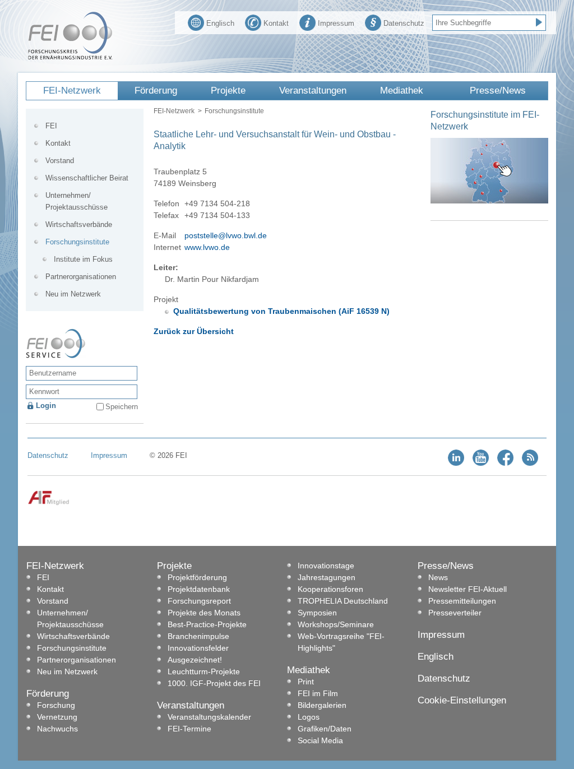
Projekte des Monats (204, 612)
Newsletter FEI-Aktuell (467, 589)
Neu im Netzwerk (73, 294)
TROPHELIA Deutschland (343, 600)
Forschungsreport (199, 600)
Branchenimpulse (198, 636)
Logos (309, 716)
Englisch (220, 23)
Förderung (156, 90)
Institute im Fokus (83, 259)
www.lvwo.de (207, 247)
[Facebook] (505, 463)
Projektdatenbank (199, 589)
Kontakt (276, 23)
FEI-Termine (189, 728)
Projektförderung (197, 577)
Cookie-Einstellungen (462, 700)
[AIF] (48, 503)
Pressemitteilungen (462, 600)
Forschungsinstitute (234, 111)
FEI (51, 126)
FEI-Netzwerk (72, 90)
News (438, 577)
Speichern (121, 406)
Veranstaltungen (312, 90)
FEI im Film (318, 693)
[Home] (70, 57)
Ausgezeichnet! (195, 659)
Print (306, 681)
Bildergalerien (322, 705)
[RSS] (530, 463)
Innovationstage (326, 565)
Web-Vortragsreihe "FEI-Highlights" (341, 642)
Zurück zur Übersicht (194, 331)
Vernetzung (57, 716)
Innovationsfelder (198, 647)
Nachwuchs (57, 728)
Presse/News (498, 90)
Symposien (317, 612)
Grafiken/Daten (324, 728)
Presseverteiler (455, 612)
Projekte (228, 90)
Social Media (320, 740)
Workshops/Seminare (336, 624)
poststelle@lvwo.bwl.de (225, 235)
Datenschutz (403, 23)
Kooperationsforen (330, 589)
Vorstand (59, 160)
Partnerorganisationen (80, 276)
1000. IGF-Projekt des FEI (214, 683)
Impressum (336, 23)
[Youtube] (481, 463)
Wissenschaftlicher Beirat (86, 178)
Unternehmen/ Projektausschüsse (76, 201)
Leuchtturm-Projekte (204, 671)
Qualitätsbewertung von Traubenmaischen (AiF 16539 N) (281, 311)
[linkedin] (456, 463)
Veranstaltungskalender (209, 716)
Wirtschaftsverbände (78, 224)
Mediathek (401, 90)
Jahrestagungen (326, 577)
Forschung (56, 705)
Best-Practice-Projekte (207, 624)
